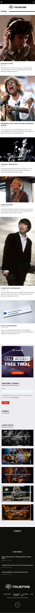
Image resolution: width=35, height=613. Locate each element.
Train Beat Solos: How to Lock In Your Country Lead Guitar (17, 565)
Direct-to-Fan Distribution (9, 326)
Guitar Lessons (7, 594)
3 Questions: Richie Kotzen (9, 164)
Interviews (16, 595)
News (22, 595)
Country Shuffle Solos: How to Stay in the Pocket (18, 474)
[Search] (33, 2)
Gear (32, 594)
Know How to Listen (7, 63)
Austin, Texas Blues (7, 205)
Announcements (17, 594)
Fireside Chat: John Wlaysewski (10, 288)
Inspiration (25, 594)
